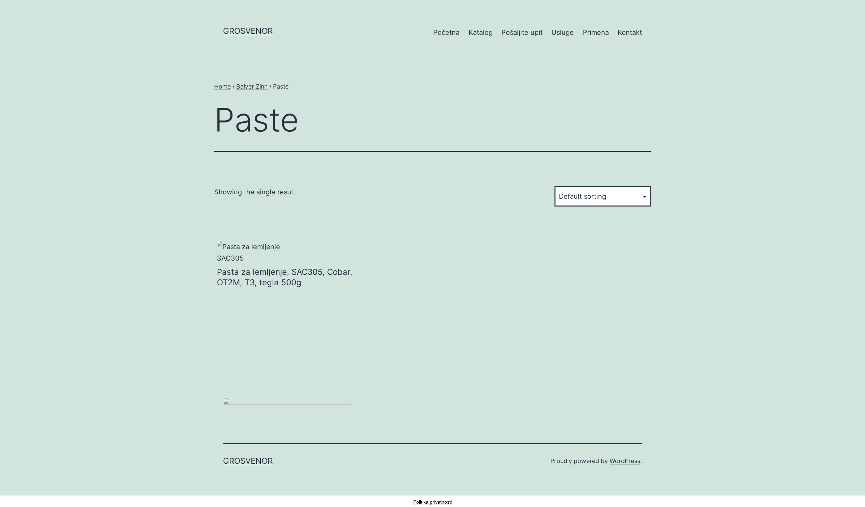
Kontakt (630, 32)
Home (222, 86)
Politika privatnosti (432, 502)
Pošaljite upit (522, 32)
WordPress (625, 460)
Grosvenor (248, 31)
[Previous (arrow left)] (12, 253)
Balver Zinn (252, 86)
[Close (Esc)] (857, 7)
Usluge (562, 32)
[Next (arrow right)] (853, 253)
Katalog (481, 32)
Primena (596, 32)
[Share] (842, 7)
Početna (446, 32)
